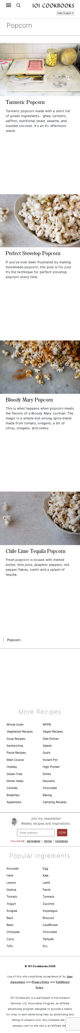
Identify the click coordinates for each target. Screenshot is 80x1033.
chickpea (13, 932)
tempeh (48, 939)
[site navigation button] (8, 5)
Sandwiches (15, 745)
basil (10, 918)
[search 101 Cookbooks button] (18, 5)
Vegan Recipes (53, 731)
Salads (47, 745)
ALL (45, 946)
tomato (12, 896)
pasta (46, 889)
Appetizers (14, 802)
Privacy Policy (40, 982)
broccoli (48, 918)
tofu (10, 946)
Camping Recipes (55, 802)
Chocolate (50, 788)
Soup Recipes (16, 738)
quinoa (11, 889)
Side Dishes (51, 738)
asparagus (50, 910)
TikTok (48, 841)
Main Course (15, 759)
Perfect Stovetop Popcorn (33, 253)
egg (45, 868)
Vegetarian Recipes (20, 731)
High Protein (51, 766)
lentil (46, 882)
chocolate (50, 932)
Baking (47, 795)
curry (10, 939)
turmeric (49, 896)
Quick (46, 752)
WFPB (47, 724)
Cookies (12, 788)
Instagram (33, 841)
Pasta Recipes (16, 752)
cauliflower (50, 925)
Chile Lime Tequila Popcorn (35, 551)
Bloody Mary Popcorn (29, 399)
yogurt (11, 903)
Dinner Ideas (15, 781)
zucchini (48, 903)
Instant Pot (50, 759)
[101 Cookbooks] (53, 5)
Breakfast (13, 795)
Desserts (49, 781)
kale (45, 875)
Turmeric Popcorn (25, 102)
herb (10, 875)
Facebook (61, 841)
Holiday (12, 766)
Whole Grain (15, 724)
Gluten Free (14, 774)
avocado (13, 868)
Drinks (47, 774)
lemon (11, 882)
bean (10, 925)
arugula (12, 910)
